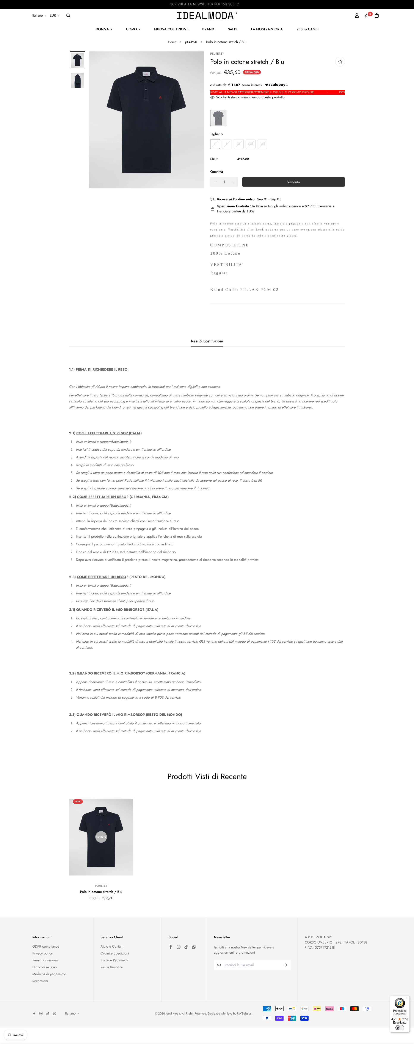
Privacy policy (42, 953)
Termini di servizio (45, 960)
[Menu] (407, 998)
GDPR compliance (45, 946)
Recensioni (40, 980)
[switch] (399, 1027)
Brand (208, 29)
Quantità (216, 171)
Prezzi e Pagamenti (114, 960)
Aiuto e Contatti (111, 946)
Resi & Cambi (307, 29)
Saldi (232, 29)
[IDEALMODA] (207, 15)
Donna (102, 29)
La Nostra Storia (267, 29)
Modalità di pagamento (49, 973)
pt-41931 (191, 42)
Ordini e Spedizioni (114, 953)
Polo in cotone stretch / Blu (101, 891)
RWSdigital (244, 1013)
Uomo (131, 29)
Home (172, 42)
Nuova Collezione (171, 29)
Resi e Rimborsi (111, 967)
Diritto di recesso (44, 967)
